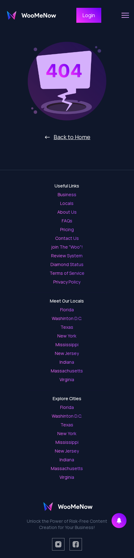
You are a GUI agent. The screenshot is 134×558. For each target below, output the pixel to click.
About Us (67, 212)
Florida (67, 310)
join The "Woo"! (67, 247)
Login (89, 15)
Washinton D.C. (67, 318)
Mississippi (67, 344)
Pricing (67, 229)
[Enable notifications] (119, 520)
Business (67, 194)
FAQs (67, 221)
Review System (67, 256)
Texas (66, 327)
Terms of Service (67, 273)
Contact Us (67, 238)
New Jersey (67, 353)
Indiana (67, 362)
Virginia (67, 379)
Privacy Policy (66, 282)
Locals (67, 203)
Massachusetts (67, 371)
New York (66, 336)
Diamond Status (67, 264)
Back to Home (72, 137)
